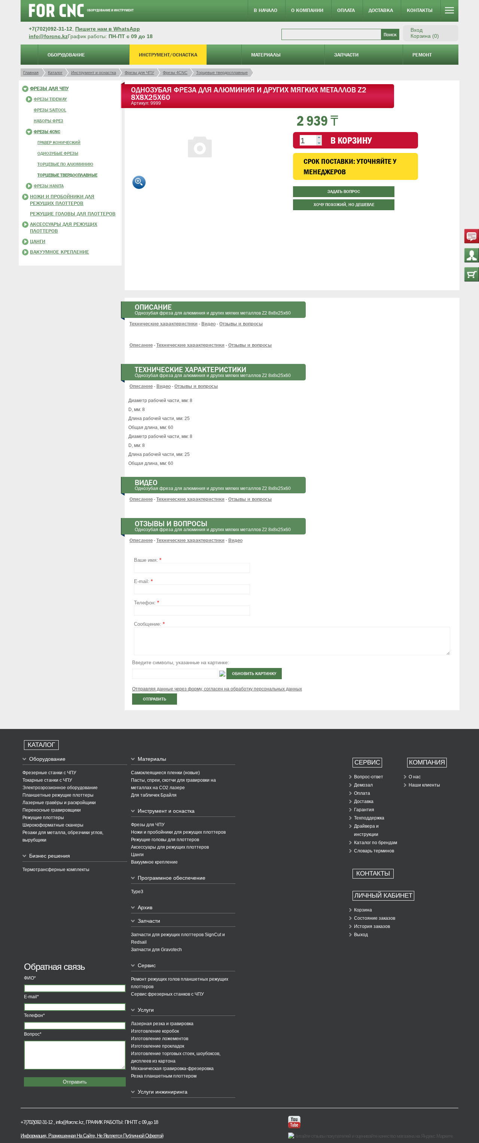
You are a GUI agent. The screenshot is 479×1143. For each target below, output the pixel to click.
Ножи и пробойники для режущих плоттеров (178, 832)
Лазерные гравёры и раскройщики (59, 802)
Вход (416, 30)
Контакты (420, 10)
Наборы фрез (48, 120)
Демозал (363, 785)
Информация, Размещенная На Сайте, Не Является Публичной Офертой (92, 1136)
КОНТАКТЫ (373, 873)
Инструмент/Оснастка (168, 55)
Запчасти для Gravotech (156, 949)
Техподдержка (369, 818)
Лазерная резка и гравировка (162, 1023)
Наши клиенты (424, 785)
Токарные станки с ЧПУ (47, 780)
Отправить (75, 1082)
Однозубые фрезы (57, 153)
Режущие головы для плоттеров (73, 214)
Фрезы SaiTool (50, 110)
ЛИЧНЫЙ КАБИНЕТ (383, 895)
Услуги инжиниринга (162, 1092)
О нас (415, 776)
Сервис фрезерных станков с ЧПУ (167, 994)
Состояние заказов (374, 918)
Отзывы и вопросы (241, 324)
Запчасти (346, 55)
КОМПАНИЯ (427, 762)
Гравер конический (58, 142)
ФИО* (30, 978)
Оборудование (66, 55)
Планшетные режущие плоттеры (58, 795)
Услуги (146, 1010)
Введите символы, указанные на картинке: (180, 662)
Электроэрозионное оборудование (60, 787)
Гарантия (364, 809)
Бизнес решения (49, 856)
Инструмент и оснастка (166, 811)
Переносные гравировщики (51, 810)
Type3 (137, 891)
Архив (145, 907)
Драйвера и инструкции (366, 830)
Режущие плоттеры (43, 817)
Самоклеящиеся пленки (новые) (165, 772)
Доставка (381, 10)
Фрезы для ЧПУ (49, 88)
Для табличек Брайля (154, 795)
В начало (265, 10)
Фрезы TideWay (50, 99)
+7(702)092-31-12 (36, 1122)
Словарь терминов (374, 851)
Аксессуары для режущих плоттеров (170, 847)
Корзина (363, 910)
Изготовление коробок (155, 1031)
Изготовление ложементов (159, 1038)
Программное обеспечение (171, 878)
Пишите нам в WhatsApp (107, 29)
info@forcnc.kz (48, 36)
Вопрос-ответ (368, 776)
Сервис (147, 965)
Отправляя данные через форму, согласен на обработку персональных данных (217, 689)
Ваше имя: (147, 560)
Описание (141, 345)
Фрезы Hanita (49, 186)
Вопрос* (33, 1034)
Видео (208, 324)
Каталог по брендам (375, 842)
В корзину (351, 140)
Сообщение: (149, 624)
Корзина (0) (425, 36)
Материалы (266, 55)
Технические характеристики (163, 324)
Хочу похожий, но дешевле (344, 204)
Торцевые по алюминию (65, 164)
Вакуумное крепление (59, 252)
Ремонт (422, 55)
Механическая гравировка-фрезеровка (172, 1068)
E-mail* (31, 996)
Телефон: (146, 603)
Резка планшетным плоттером (163, 1076)
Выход (361, 934)
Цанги (37, 241)
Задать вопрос (343, 191)
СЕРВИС (367, 762)
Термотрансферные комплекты (55, 869)
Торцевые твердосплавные (67, 175)
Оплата (346, 10)
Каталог (41, 744)
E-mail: (143, 581)
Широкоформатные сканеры (52, 825)
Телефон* (34, 1015)
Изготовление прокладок (157, 1046)
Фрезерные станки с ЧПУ (49, 772)
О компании (307, 10)
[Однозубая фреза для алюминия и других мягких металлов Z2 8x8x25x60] (199, 179)
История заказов (372, 926)
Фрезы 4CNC (47, 131)
